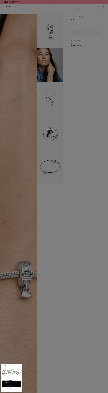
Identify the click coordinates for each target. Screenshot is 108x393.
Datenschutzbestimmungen (12, 380)
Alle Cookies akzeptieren (11, 382)
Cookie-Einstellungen (11, 388)
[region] (11, 378)
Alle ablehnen (11, 385)
